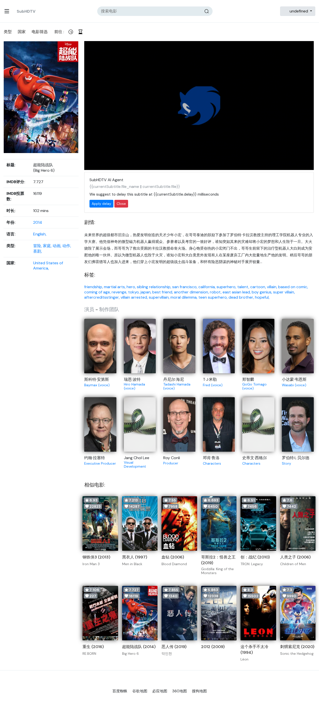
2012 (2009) (213, 646)
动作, (66, 245)
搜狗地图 (199, 691)
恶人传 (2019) (173, 646)
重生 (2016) (93, 646)
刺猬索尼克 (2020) (297, 646)
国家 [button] (22, 31)
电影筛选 (40, 31)
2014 (37, 222)
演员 (89, 309)
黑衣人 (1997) (134, 557)
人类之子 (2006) (295, 557)
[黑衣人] (140, 523)
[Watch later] (71, 32)
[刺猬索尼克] (298, 613)
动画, (57, 245)
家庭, (48, 245)
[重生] (100, 613)
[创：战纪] (258, 523)
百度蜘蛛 (119, 691)
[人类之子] (298, 523)
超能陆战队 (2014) (139, 646)
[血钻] (179, 523)
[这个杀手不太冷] (258, 613)
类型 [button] (8, 31)
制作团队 (109, 309)
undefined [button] (299, 11)
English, (39, 234)
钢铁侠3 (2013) (96, 557)
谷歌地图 (139, 691)
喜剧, (37, 251)
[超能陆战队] (140, 613)
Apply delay (101, 203)
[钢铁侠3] (100, 523)
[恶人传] (179, 613)
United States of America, (48, 265)
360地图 (179, 691)
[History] (80, 32)
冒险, (38, 245)
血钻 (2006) (172, 557)
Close (121, 203)
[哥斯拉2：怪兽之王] (219, 523)
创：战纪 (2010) (255, 557)
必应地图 (159, 691)
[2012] (219, 613)
